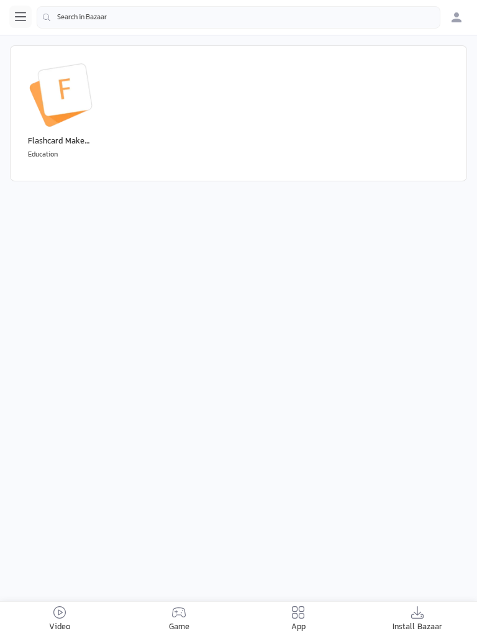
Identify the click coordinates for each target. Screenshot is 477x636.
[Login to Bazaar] (456, 17)
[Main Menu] (20, 17)
